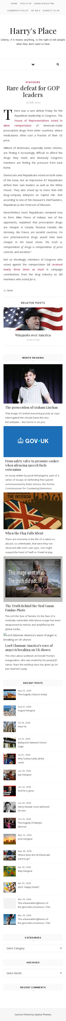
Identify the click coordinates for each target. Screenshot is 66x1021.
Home (14, 3)
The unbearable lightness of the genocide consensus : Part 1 (34, 921)
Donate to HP (51, 10)
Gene (10, 290)
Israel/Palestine (44, 3)
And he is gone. (26, 790)
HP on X (35, 10)
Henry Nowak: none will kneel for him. (33, 808)
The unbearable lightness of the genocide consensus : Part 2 (34, 905)
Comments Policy (18, 10)
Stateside (33, 82)
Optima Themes (42, 1014)
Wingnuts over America (33, 335)
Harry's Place (33, 31)
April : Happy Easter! (28, 887)
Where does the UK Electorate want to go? (34, 856)
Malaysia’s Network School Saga (32, 744)
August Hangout (26, 710)
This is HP (26, 3)
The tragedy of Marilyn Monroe (30, 824)
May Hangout (25, 870)
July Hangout (24, 774)
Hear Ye (22, 726)
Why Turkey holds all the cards (31, 760)
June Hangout (25, 838)
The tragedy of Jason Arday (32, 694)
